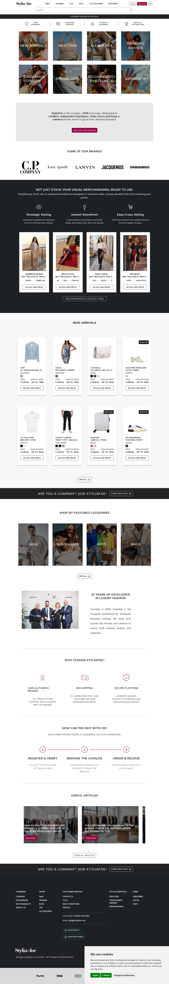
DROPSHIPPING (116, 906)
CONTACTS (68, 896)
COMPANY (20, 896)
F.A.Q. (65, 900)
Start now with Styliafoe (84, 130)
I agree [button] (95, 975)
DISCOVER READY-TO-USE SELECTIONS (85, 298)
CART (135, 904)
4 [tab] (92, 851)
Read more (35, 838)
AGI (40, 907)
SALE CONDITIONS (71, 904)
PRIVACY (66, 907)
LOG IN (136, 900)
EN (150, 4)
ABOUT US (21, 907)
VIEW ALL (83, 480)
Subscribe (142, 4)
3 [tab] (88, 851)
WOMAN (43, 900)
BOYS (41, 904)
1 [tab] (81, 851)
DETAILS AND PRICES (32, 287)
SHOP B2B (114, 896)
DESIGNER (113, 3)
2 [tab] (84, 851)
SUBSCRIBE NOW (119, 493)
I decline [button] (106, 975)
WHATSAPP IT (73, 930)
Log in (133, 4)
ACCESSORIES (45, 911)
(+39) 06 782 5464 (81, 916)
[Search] (132, 9)
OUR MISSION (22, 900)
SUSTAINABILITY (23, 904)
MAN (41, 896)
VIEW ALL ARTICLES (84, 855)
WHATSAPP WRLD (75, 937)
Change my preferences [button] (124, 975)
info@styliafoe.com (77, 920)
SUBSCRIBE (138, 896)
